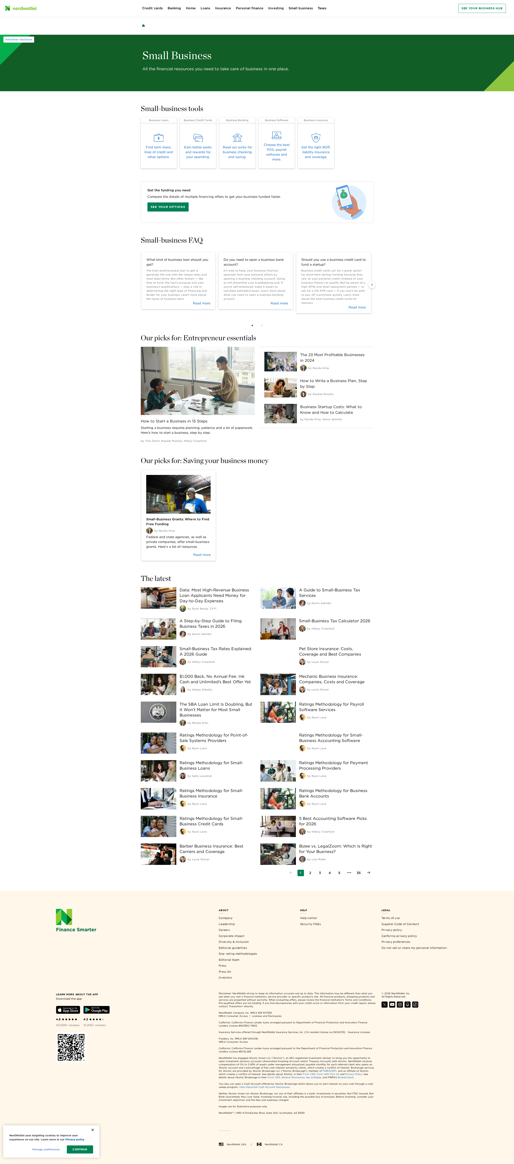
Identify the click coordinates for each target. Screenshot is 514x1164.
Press (223, 965)
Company (225, 918)
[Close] (92, 1129)
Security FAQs (310, 924)
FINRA (326, 1070)
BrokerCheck (346, 1077)
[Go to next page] (368, 873)
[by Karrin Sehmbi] (302, 603)
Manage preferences (46, 1149)
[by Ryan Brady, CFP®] (183, 608)
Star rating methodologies (238, 953)
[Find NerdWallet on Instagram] (400, 1006)
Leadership (227, 924)
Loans (205, 8)
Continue (80, 1149)
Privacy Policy (353, 1074)
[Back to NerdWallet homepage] (143, 25)
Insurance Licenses (359, 1032)
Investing (276, 8)
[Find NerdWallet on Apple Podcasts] (408, 1006)
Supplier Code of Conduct (400, 924)
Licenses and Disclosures (267, 1015)
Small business (301, 8)
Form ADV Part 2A (328, 1074)
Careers (224, 929)
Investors (225, 977)
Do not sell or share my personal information (414, 947)
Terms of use (391, 918)
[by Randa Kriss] (303, 368)
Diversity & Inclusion (234, 941)
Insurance (223, 8)
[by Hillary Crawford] (302, 628)
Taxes (322, 8)
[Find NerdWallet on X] (385, 1006)
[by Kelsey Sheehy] (183, 689)
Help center (308, 918)
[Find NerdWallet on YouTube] (392, 1006)
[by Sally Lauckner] (183, 776)
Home (191, 8)
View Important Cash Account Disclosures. (264, 1087)
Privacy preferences (396, 941)
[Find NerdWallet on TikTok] (415, 1006)
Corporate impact (232, 936)
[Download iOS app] (68, 1010)
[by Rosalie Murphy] (303, 394)
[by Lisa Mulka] (302, 859)
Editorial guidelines (233, 947)
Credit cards (152, 8)
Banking (174, 8)
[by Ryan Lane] (302, 717)
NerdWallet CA (274, 1144)
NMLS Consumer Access (233, 1015)
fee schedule (313, 1077)
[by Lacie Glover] (302, 662)
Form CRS (309, 1074)
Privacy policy (392, 929)
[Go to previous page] (291, 873)
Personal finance (249, 8)
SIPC (334, 1070)
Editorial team (229, 959)
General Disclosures (293, 1077)
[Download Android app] (96, 1010)
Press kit (225, 971)
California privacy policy (399, 936)
